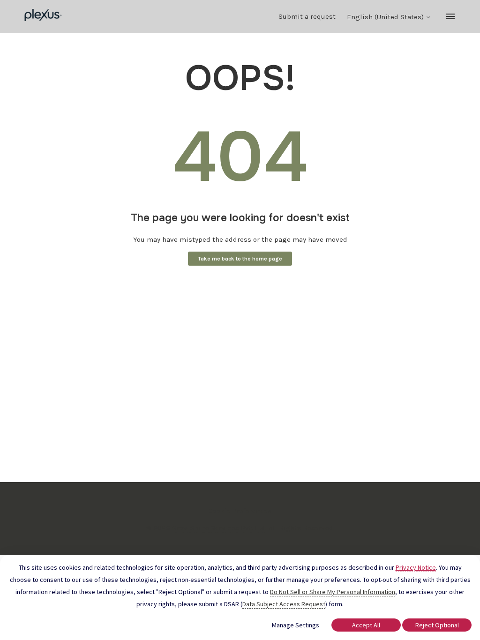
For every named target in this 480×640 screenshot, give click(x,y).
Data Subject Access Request (283, 604)
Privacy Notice (416, 567)
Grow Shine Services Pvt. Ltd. (219, 528)
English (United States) (386, 17)
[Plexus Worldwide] (43, 16)
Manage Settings (295, 625)
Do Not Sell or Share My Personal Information (332, 592)
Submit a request (307, 16)
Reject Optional (437, 625)
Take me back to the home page (240, 258)
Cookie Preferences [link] (240, 510)
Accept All (366, 625)
